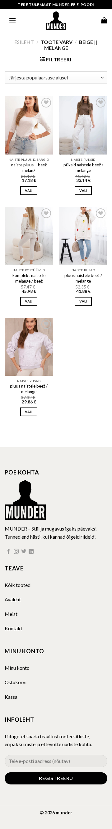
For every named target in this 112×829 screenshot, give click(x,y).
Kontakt (13, 628)
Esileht (24, 42)
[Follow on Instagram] (16, 552)
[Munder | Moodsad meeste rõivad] (56, 20)
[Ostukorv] (104, 20)
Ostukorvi (15, 682)
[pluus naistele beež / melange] (83, 236)
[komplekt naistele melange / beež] (29, 236)
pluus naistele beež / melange (83, 278)
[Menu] (12, 20)
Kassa (11, 697)
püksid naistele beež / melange (83, 167)
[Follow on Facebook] (8, 552)
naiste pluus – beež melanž (29, 167)
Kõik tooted (17, 585)
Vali (28, 190)
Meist (11, 614)
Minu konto (17, 668)
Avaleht (13, 599)
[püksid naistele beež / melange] (83, 125)
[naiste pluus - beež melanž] (29, 125)
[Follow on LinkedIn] (31, 552)
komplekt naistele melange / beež (28, 278)
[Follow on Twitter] (23, 552)
